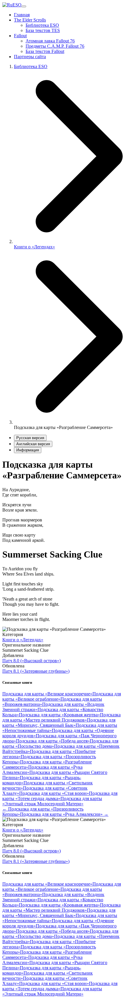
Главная (22, 14)
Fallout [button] (20, 35)
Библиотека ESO (42, 25)
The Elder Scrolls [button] (30, 19)
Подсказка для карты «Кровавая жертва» (59, 714)
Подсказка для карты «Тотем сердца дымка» (59, 796)
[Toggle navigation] (24, 6)
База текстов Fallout (45, 51)
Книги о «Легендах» (34, 246)
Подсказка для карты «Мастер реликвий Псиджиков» (61, 717)
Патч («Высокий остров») (31, 660)
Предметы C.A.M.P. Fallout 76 (55, 46)
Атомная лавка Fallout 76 (50, 40)
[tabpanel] (62, 501)
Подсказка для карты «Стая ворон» (54, 793)
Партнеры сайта (30, 56)
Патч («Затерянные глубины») (35, 671)
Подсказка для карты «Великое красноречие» (47, 693)
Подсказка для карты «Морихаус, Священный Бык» (58, 722)
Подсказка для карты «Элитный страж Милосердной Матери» (52, 801)
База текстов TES (43, 30)
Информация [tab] (27, 450)
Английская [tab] (33, 444)
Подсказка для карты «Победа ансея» (53, 740)
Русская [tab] (30, 438)
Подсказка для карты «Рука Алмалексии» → (64, 814)
